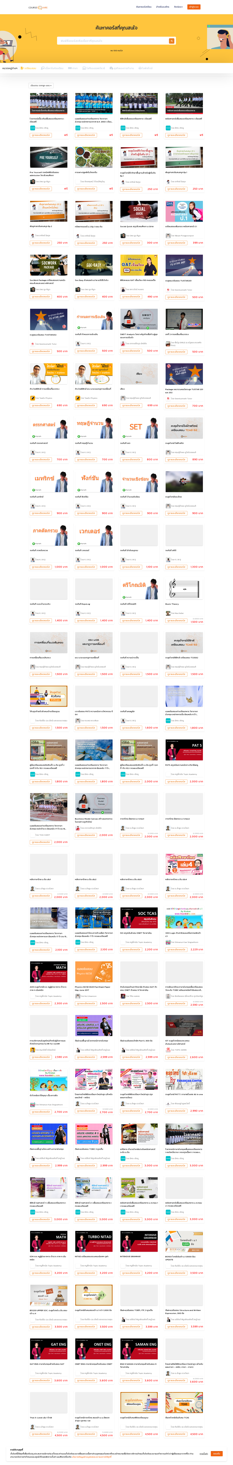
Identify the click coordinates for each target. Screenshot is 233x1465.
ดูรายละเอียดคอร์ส (41, 135)
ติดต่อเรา (178, 7)
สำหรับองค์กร (162, 7)
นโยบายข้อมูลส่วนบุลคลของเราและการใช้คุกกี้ (91, 1456)
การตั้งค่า (204, 1453)
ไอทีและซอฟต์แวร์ (95, 68)
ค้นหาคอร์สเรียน (143, 7)
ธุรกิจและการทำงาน (123, 68)
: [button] (40, 85)
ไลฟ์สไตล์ (147, 68)
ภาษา (75, 68)
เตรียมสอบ (30, 68)
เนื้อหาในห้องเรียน (53, 68)
